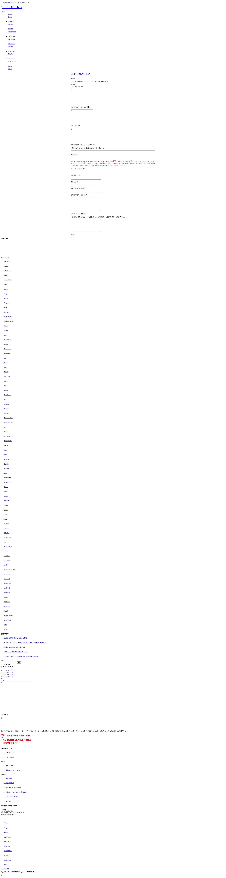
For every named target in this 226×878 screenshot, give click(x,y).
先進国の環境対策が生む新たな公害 (15, 638)
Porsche (6, 468)
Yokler (6, 551)
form (5, 367)
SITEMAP (7, 855)
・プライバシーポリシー (12, 796)
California (7, 312)
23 (12, 674)
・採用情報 (7, 801)
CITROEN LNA (80, 73)
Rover (6, 487)
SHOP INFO (8, 851)
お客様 (6, 565)
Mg (5, 427)
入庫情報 (7, 588)
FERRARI (7, 353)
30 (12, 676)
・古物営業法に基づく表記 (12, 787)
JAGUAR (7, 376)
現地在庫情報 (8, 615)
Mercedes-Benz (8, 418)
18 (3, 674)
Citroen (6, 326)
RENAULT (7, 477)
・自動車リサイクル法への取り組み (15, 792)
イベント (7, 556)
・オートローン (9, 765)
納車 (5, 625)
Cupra (6, 330)
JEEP (5, 381)
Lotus (5, 399)
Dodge (6, 344)
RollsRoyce (7, 482)
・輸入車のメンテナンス (12, 770)
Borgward (7, 303)
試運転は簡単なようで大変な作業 (14, 647)
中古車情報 (7, 583)
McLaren (6, 413)
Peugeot (6, 459)
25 (3, 676)
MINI (5, 431)
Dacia (6, 335)
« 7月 (2, 680)
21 (8, 674)
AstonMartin (7, 280)
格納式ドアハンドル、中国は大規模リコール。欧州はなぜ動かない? (25, 642)
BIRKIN (6, 289)
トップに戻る (5, 869)
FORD (6, 362)
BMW (6, 298)
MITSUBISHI (8, 436)
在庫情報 (7, 602)
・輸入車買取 (8, 778)
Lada (5, 385)
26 (5, 676)
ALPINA (7, 275)
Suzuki (6, 505)
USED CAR (7, 841)
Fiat (5, 358)
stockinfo (6, 500)
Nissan (6, 445)
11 (3, 672)
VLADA (6, 533)
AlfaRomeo (7, 271)
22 (10, 674)
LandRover (7, 395)
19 (5, 674)
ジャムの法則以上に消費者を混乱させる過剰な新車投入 (22, 656)
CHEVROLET (8, 321)
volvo (5, 542)
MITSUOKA (8, 441)
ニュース (7, 579)
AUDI (6, 284)
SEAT (6, 491)
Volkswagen (7, 537)
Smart (6, 496)
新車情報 (7, 606)
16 (12, 672)
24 (1, 676)
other (5, 454)
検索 (2, 660)
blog (5, 294)
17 (1, 674)
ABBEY (6, 266)
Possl (5, 473)
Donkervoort (7, 349)
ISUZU (6, 372)
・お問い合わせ (9, 757)
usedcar (6, 523)
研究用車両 (7, 620)
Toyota (6, 514)
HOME (6, 832)
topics (6, 510)
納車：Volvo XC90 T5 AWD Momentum (16, 652)
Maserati (6, 404)
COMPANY (7, 846)
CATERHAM (8, 317)
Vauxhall (6, 528)
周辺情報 (7, 592)
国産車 (6, 597)
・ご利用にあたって (10, 752)
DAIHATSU (7, 340)
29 (10, 676)
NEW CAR (7, 837)
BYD (5, 307)
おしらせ (7, 560)
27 (7, 676)
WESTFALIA (8, 546)
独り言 (6, 611)
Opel (5, 450)
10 (1, 672)
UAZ (5, 519)
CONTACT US (15, 2)
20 (7, 674)
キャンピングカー (10, 569)
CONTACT (7, 860)
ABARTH (7, 261)
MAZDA (7, 408)
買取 (5, 629)
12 (5, 672)
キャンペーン (8, 574)
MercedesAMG (8, 422)
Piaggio (6, 464)
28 (8, 676)
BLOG (6, 864)
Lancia (6, 390)
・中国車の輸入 (9, 783)
